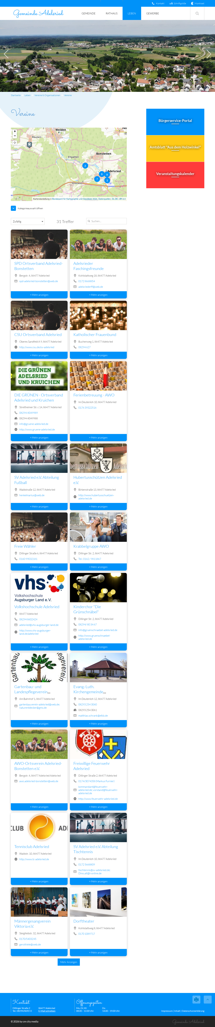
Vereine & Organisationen (47, 95)
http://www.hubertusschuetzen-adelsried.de (96, 497)
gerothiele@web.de (30, 944)
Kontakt (160, 3)
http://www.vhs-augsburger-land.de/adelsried (35, 632)
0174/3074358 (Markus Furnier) (96, 781)
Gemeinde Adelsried (38, 13)
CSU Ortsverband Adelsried (38, 334)
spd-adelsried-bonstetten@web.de (38, 281)
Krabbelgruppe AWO (91, 546)
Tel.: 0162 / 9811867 (89, 558)
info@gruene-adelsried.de (33, 423)
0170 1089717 (86, 933)
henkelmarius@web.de (31, 495)
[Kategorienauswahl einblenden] (13, 208)
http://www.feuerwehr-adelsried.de (98, 798)
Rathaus (111, 13)
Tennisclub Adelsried (31, 846)
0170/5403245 (27, 938)
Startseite (16, 95)
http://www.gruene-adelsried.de (37, 429)
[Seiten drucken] (196, 1000)
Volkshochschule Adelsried (36, 606)
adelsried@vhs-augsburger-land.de (38, 624)
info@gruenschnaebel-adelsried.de (97, 630)
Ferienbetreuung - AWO (94, 394)
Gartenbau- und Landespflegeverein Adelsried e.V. (31, 691)
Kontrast (199, 3)
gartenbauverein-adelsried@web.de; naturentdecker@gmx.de (39, 706)
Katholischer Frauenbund (94, 334)
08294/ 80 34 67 (87, 624)
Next (209, 54)
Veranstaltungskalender (175, 174)
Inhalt (177, 1010)
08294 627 (84, 347)
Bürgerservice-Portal (175, 120)
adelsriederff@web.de (90, 286)
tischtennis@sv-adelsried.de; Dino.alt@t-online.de (94, 871)
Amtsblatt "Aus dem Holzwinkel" (175, 147)
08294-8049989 (28, 412)
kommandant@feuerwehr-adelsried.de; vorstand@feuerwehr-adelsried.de (98, 790)
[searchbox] (105, 221)
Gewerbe (152, 13)
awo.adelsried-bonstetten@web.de (38, 781)
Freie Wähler (25, 546)
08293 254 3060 (87, 704)
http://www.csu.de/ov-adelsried (36, 347)
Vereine (68, 95)
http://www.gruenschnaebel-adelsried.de (94, 637)
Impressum (167, 1010)
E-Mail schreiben (46, 1010)
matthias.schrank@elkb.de (93, 715)
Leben (132, 13)
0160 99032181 (28, 558)
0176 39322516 (87, 407)
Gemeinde (89, 13)
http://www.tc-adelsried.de (34, 859)
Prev (6, 54)
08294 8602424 (28, 619)
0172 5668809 (86, 864)
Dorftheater (83, 921)
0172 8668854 (86, 281)
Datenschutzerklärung (193, 1010)
